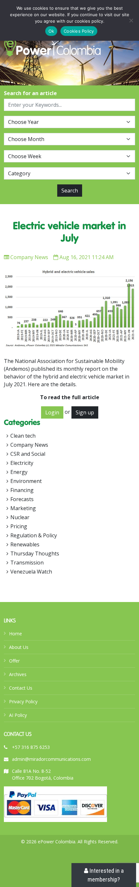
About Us (18, 647)
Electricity (21, 462)
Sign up (85, 412)
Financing (22, 490)
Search (69, 190)
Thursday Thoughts (34, 553)
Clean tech (23, 435)
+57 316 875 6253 (31, 747)
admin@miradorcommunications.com (51, 759)
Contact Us (20, 688)
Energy (18, 472)
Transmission (27, 562)
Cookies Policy (79, 31)
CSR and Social (27, 453)
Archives (18, 674)
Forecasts (22, 499)
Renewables (24, 544)
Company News (29, 257)
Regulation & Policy (33, 535)
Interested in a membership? (106, 875)
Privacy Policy (23, 701)
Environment (26, 481)
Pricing (18, 526)
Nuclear (19, 517)
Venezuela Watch (31, 571)
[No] (131, 20)
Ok (51, 31)
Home (15, 633)
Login (52, 412)
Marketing (23, 508)
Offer (14, 661)
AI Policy (18, 715)
